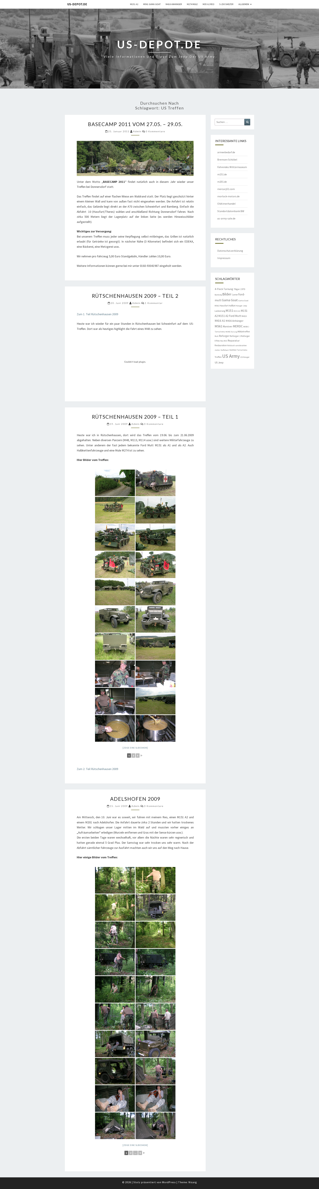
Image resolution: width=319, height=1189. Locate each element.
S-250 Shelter (226, 4)
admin (137, 131)
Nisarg (192, 1182)
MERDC (238, 326)
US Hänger (244, 357)
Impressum (223, 258)
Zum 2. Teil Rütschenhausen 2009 (97, 769)
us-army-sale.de (226, 218)
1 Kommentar (154, 303)
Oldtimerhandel (226, 203)
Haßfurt (232, 305)
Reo (218, 340)
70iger (237, 289)
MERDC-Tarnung (231, 332)
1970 (242, 289)
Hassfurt (224, 305)
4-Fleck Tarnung (224, 289)
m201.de (222, 181)
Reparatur (234, 340)
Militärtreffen (244, 331)
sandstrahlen (241, 345)
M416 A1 (220, 321)
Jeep (245, 306)
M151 (229, 310)
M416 (244, 316)
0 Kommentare (155, 131)
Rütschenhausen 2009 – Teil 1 (135, 417)
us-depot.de (77, 4)
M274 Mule (192, 4)
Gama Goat (230, 300)
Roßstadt (231, 345)
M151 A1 (237, 311)
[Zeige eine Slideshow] (135, 747)
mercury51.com (226, 189)
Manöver (227, 326)
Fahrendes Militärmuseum (232, 167)
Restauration (221, 345)
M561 (218, 326)
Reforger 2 (235, 336)
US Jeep (219, 362)
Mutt (216, 336)
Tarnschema (242, 350)
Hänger (239, 305)
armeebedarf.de (226, 152)
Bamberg (218, 295)
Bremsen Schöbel (227, 159)
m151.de (222, 174)
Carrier (235, 294)
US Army (231, 356)
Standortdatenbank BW (230, 211)
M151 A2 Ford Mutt (229, 316)
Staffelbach (224, 350)
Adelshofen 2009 (135, 799)
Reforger (224, 336)
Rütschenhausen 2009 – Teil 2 (135, 296)
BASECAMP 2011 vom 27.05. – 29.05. (135, 124)
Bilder (226, 294)
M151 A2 (134, 4)
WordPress (169, 1182)
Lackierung (220, 310)
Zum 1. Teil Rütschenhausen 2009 (97, 314)
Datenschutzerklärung (230, 250)
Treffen (218, 356)
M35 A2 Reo (208, 4)
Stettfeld (232, 350)
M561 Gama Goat (152, 4)
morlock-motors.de (228, 196)
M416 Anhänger (174, 4)
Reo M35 (223, 341)
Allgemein (243, 4)
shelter (217, 350)
